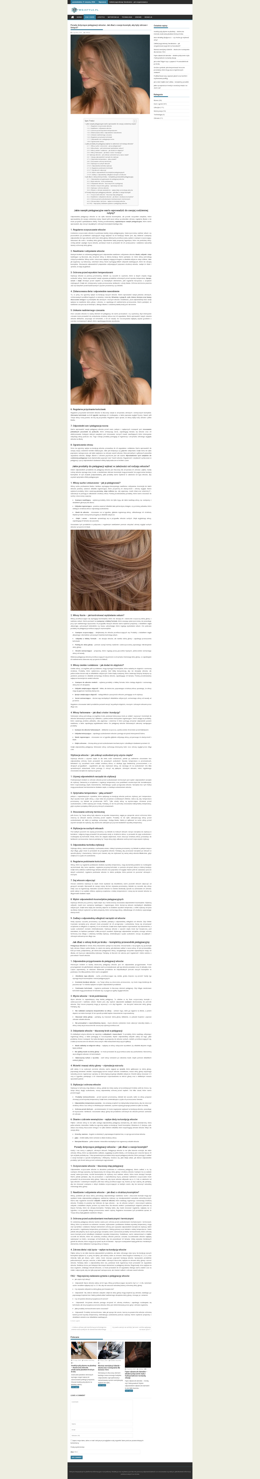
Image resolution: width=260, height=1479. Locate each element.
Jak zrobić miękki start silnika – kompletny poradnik (171, 82)
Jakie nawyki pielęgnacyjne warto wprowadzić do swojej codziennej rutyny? (111, 124)
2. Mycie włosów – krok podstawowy (101, 181)
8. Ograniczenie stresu (96, 141)
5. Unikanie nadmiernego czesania (100, 135)
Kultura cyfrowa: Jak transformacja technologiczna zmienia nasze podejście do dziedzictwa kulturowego (88, 1328)
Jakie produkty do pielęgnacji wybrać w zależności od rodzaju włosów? (109, 144)
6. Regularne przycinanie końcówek (100, 137)
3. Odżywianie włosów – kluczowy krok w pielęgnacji (106, 183)
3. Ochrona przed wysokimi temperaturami (103, 130)
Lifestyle (101, 17)
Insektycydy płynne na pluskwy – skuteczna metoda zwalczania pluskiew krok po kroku (140, 2)
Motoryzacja (113, 17)
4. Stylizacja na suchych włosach (99, 163)
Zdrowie (138, 17)
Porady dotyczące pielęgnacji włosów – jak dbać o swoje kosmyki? (108, 192)
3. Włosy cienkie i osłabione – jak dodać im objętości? (106, 150)
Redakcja (148, 17)
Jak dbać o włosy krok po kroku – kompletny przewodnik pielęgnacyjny (109, 177)
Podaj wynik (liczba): (77, 1447)
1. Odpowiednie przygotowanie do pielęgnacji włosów (106, 179)
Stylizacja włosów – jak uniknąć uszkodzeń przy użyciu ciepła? (109, 155)
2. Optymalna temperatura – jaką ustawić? (102, 159)
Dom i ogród (89, 17)
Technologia (127, 17)
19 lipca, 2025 (103, 1360)
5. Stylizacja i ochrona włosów (99, 188)
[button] (134, 121)
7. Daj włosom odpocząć (98, 170)
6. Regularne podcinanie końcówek (101, 168)
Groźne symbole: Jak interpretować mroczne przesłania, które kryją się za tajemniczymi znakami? (169, 69)
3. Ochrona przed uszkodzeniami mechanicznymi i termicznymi (109, 199)
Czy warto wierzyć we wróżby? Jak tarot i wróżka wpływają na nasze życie (131, 1328)
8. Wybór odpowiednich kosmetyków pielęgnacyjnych (107, 172)
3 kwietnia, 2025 (131, 1369)
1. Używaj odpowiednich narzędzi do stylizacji (103, 157)
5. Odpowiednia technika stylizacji (101, 166)
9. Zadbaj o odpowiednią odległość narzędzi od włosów (108, 175)
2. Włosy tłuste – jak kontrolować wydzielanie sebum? (106, 148)
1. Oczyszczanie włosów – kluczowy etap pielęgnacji (106, 195)
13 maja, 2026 (76, 1360)
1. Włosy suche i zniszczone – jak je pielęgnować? (105, 146)
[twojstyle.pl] (72, 16)
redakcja (87, 32)
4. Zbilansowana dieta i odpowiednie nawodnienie (105, 133)
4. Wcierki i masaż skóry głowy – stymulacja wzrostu (106, 186)
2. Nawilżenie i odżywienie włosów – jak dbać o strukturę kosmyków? (111, 197)
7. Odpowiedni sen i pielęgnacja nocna (101, 139)
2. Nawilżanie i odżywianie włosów (100, 128)
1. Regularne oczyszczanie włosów (100, 126)
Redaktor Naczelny (88, 1360)
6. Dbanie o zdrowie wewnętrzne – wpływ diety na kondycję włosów (111, 190)
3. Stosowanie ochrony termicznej (100, 161)
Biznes (79, 17)
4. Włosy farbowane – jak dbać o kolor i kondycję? (105, 152)
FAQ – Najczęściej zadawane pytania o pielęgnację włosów (108, 203)
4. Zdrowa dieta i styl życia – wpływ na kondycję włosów (107, 201)
